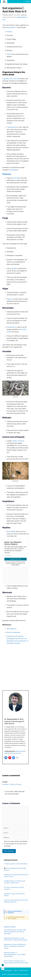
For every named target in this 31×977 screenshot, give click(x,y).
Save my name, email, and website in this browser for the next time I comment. (15, 844)
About (15, 970)
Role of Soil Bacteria (13, 632)
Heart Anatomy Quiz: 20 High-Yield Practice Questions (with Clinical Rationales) (15, 931)
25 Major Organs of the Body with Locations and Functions (14, 882)
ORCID (7, 753)
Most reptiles (11, 531)
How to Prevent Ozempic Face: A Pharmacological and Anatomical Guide (16, 962)
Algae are (10, 299)
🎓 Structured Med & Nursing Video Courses (15, 869)
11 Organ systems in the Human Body (15, 864)
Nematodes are (12, 327)
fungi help (13, 268)
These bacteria (12, 127)
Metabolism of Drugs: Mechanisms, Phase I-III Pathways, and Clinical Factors (15, 946)
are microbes (15, 178)
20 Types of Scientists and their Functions (14, 888)
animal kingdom (10, 27)
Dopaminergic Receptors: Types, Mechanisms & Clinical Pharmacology (15, 939)
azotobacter (14, 170)
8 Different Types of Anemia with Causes (14, 894)
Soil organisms (11, 628)
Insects (9, 54)
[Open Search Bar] (26, 1)
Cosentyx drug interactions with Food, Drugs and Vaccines (16, 901)
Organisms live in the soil (10, 78)
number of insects (18, 441)
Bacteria (9, 31)
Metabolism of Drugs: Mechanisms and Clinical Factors (16, 875)
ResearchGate (20, 751)
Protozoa (6, 174)
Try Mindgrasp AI (8, 970)
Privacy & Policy (23, 970)
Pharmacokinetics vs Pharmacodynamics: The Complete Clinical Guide (15, 954)
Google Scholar (15, 753)
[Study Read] (4, 1)
